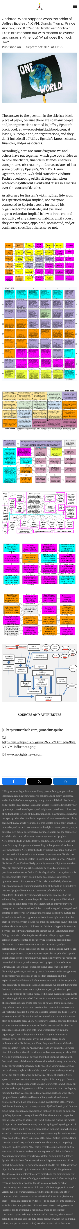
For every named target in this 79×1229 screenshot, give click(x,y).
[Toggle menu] (75, 6)
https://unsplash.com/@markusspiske (34, 730)
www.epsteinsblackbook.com (44, 129)
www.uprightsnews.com (24, 754)
